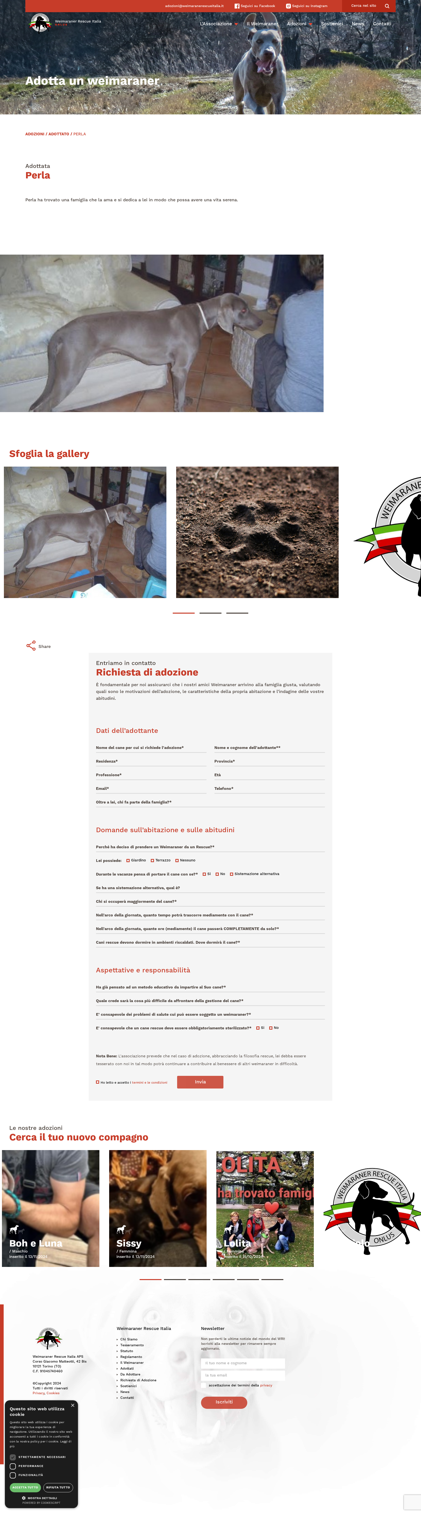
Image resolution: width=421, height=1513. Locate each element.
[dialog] (41, 1454)
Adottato (58, 134)
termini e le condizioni (149, 1082)
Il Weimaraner (262, 24)
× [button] (72, 1405)
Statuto (126, 1351)
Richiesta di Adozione (138, 1380)
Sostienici (332, 24)
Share (44, 647)
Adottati (127, 1368)
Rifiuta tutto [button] (58, 1487)
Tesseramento (132, 1345)
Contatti (382, 24)
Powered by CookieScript (41, 1503)
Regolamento (131, 1357)
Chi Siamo (128, 1339)
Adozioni (296, 24)
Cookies (53, 1393)
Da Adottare (130, 1374)
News (358, 24)
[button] (41, 1497)
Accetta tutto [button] (25, 1487)
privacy (266, 1385)
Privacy (38, 1393)
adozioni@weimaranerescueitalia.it (194, 6)
